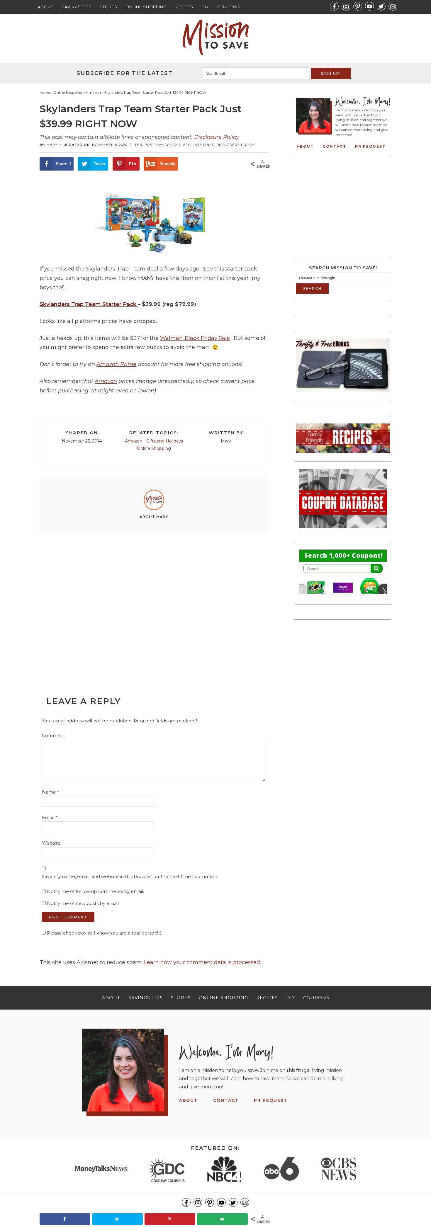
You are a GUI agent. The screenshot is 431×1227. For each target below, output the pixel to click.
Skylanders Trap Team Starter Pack (89, 304)
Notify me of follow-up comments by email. (95, 891)
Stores (108, 6)
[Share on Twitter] (117, 1219)
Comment (53, 735)
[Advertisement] (154, 601)
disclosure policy (235, 145)
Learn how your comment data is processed (202, 962)
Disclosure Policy (216, 137)
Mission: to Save (215, 37)
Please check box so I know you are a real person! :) (104, 933)
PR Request (370, 146)
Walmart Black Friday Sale (195, 338)
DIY (205, 6)
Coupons (228, 6)
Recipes (184, 6)
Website (51, 843)
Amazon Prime (116, 364)
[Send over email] (222, 1219)
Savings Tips (76, 6)
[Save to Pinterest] (170, 1219)
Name (50, 792)
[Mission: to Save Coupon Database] (343, 529)
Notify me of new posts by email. (83, 903)
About (45, 6)
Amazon (106, 381)
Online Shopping (146, 6)
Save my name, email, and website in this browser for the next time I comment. (130, 876)
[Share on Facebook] (65, 1219)
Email (49, 817)
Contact (334, 146)
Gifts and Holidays (164, 441)
